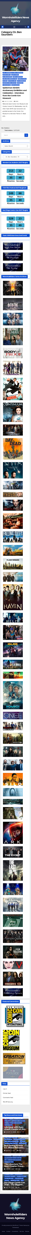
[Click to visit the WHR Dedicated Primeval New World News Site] (13, 726)
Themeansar (15, 1227)
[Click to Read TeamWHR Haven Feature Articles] (13, 597)
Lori (20, 1132)
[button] (25, 27)
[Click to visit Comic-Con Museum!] (11, 1040)
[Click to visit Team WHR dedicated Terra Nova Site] (13, 813)
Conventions (15, 1231)
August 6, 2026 (11, 1150)
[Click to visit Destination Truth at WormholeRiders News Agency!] (13, 494)
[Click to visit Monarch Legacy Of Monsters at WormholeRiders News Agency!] (13, 695)
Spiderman (20, 82)
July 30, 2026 (10, 1169)
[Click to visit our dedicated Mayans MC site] (13, 675)
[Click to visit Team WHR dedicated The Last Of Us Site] (13, 870)
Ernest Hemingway (17, 76)
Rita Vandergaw (21, 80)
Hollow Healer (8, 1139)
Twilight (7, 1180)
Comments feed (8, 1097)
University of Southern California (13, 1122)
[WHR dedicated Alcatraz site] (13, 304)
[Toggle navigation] (14, 27)
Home (3, 1231)
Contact (8, 1231)
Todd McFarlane (19, 1178)
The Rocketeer (6, 84)
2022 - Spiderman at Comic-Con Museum (13, 72)
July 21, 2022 (8, 101)
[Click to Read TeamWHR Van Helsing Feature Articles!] (13, 952)
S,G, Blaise (22, 1141)
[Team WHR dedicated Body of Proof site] (13, 353)
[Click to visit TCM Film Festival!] (13, 1072)
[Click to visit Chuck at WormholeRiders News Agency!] (13, 389)
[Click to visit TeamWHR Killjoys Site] (13, 650)
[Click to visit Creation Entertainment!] (14, 1058)
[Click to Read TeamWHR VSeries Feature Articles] (13, 965)
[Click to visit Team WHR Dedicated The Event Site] (13, 852)
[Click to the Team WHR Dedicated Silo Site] (13, 779)
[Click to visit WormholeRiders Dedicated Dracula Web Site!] (13, 505)
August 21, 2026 (11, 1132)
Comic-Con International (11, 1137)
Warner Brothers (9, 1161)
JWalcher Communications (10, 78)
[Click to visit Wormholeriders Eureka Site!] (13, 521)
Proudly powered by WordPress (10, 1225)
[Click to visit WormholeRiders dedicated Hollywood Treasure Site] (13, 632)
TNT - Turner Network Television (13, 1159)
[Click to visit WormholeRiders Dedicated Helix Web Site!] (13, 617)
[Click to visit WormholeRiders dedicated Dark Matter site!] (13, 430)
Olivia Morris (8, 1155)
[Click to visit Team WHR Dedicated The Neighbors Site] (13, 889)
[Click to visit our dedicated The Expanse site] (13, 904)
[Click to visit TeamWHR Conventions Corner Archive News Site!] (13, 992)
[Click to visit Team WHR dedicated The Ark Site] (13, 832)
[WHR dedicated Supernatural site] (13, 801)
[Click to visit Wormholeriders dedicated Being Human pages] (13, 336)
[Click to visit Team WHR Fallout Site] (13, 550)
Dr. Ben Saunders (7, 76)
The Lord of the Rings (10, 1176)
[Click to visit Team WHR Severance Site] (13, 765)
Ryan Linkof (7, 1120)
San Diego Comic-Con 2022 (9, 82)
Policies (27, 1231)
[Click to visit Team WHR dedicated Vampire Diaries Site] (13, 936)
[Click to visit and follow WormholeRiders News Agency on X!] (13, 267)
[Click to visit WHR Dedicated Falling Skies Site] (13, 537)
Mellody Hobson (9, 1118)
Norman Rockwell (18, 1118)
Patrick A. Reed (12, 80)
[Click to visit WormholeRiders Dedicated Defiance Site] (13, 485)
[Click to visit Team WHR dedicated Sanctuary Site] (13, 751)
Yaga (22, 1180)
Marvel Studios (22, 78)
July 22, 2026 (10, 1187)
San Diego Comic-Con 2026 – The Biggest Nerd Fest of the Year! (14, 1184)
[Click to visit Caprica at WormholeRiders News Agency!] (13, 368)
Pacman (5, 80)
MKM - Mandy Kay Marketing (11, 1141)
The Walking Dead (9, 1178)
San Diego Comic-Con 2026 (18, 1120)
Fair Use (22, 1231)
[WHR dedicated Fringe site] (13, 577)
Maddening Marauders (19, 1139)
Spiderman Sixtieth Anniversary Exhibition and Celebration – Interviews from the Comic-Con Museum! (15, 93)
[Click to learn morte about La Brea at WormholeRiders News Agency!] (13, 664)
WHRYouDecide (15, 84)
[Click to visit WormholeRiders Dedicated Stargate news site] (13, 792)
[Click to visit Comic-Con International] (14, 1016)
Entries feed (7, 1093)
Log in (5, 1089)
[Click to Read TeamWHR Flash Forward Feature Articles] (13, 564)
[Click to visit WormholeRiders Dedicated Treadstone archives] (13, 920)
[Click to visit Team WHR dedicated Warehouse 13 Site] (13, 978)
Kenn (16, 101)
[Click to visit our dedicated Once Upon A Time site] (13, 715)
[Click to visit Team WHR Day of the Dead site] (13, 449)
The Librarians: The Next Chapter (13, 1157)
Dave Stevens (15, 74)
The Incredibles (18, 1174)
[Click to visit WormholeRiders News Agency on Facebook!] (13, 256)
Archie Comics (6, 74)
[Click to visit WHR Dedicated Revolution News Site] (13, 738)
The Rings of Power (21, 1176)
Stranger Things (9, 1174)
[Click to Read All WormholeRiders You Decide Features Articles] (13, 246)
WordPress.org (8, 1102)
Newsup (25, 1225)
